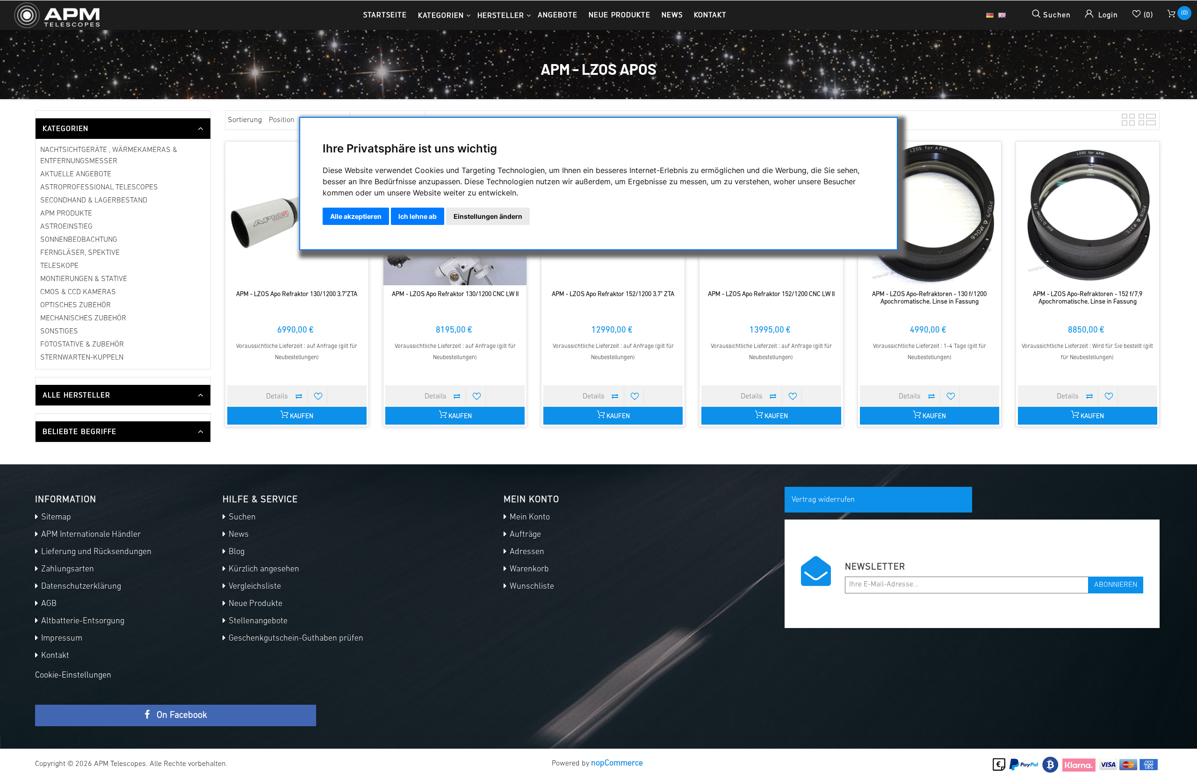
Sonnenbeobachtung (78, 240)
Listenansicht (1144, 118)
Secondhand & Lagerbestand (93, 200)
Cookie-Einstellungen (73, 676)
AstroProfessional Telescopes (99, 187)
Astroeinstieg (66, 227)
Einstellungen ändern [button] (488, 216)
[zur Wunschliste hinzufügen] (318, 396)
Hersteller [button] (500, 15)
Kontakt (710, 14)
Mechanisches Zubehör (83, 318)
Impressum (60, 639)
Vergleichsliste (254, 587)
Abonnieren (1115, 585)
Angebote (557, 14)
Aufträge (524, 535)
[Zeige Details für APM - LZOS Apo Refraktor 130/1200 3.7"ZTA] (296, 213)
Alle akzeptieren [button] (356, 216)
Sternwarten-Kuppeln (81, 357)
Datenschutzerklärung (80, 587)
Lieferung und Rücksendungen (95, 552)
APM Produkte (66, 213)
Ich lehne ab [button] (417, 216)
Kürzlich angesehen (263, 569)
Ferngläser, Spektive (80, 253)
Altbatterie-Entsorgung (81, 621)
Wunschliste (531, 587)
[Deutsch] (989, 15)
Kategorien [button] (441, 15)
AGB (48, 604)
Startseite (385, 14)
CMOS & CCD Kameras (78, 292)
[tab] (123, 128)
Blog (236, 552)
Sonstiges (59, 331)
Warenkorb (528, 569)
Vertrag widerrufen (823, 500)
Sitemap (55, 517)
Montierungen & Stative (83, 279)
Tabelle (1127, 118)
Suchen (241, 517)
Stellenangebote (257, 621)
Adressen (526, 552)
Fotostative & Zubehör (82, 344)
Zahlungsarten (66, 569)
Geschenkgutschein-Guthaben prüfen (295, 639)
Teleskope (59, 266)
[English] (1002, 15)
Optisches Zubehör (75, 305)
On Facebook (180, 715)
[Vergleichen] (299, 396)
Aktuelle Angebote (75, 174)
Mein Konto (529, 517)
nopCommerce (617, 763)
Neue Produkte (619, 14)
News (672, 14)
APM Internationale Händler (90, 535)
